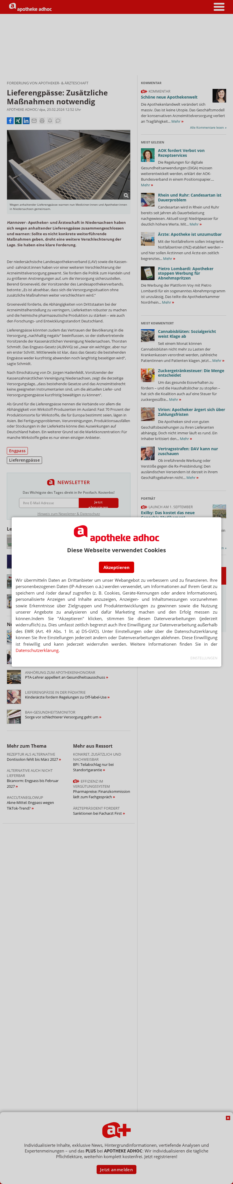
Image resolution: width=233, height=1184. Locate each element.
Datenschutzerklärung (37, 650)
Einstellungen (203, 658)
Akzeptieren (116, 567)
